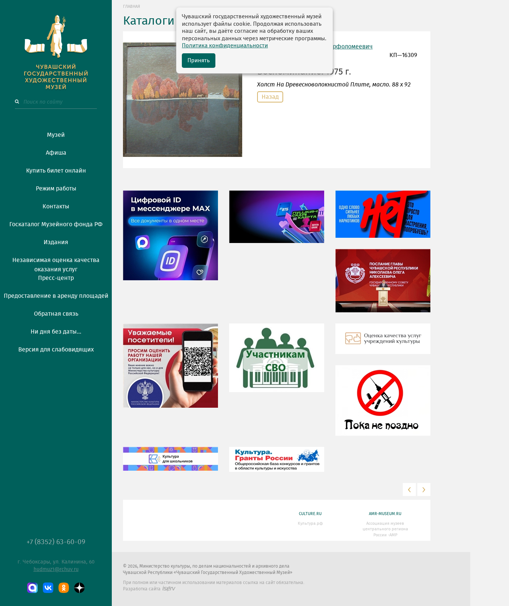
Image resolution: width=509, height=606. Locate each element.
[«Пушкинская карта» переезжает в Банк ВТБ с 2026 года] (276, 222)
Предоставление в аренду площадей (56, 296)
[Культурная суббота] (170, 464)
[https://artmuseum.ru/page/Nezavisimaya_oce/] (382, 344)
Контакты (55, 206)
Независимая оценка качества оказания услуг (55, 263)
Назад (270, 97)
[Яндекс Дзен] (79, 587)
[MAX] (32, 588)
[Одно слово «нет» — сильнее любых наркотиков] (382, 219)
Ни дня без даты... (56, 332)
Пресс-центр (56, 278)
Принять (198, 60)
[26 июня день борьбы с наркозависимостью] (382, 405)
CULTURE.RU (310, 514)
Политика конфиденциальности (225, 45)
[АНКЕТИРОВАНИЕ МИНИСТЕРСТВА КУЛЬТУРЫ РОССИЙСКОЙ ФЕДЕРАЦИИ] (170, 371)
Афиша (56, 153)
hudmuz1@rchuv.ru (56, 569)
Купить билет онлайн (56, 171)
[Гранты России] (276, 464)
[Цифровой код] (170, 240)
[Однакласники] (64, 588)
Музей (56, 135)
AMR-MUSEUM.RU (385, 514)
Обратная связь (56, 314)
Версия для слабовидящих (56, 350)
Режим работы (56, 189)
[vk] (48, 588)
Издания (56, 242)
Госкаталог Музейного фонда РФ (55, 224)
